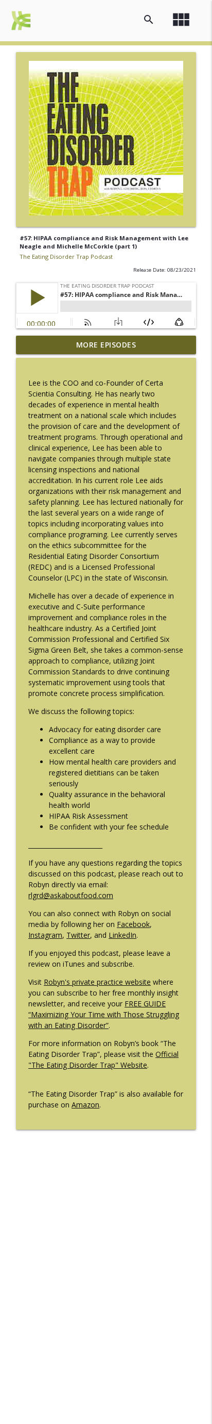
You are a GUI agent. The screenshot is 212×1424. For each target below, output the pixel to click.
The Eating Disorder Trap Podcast (66, 256)
